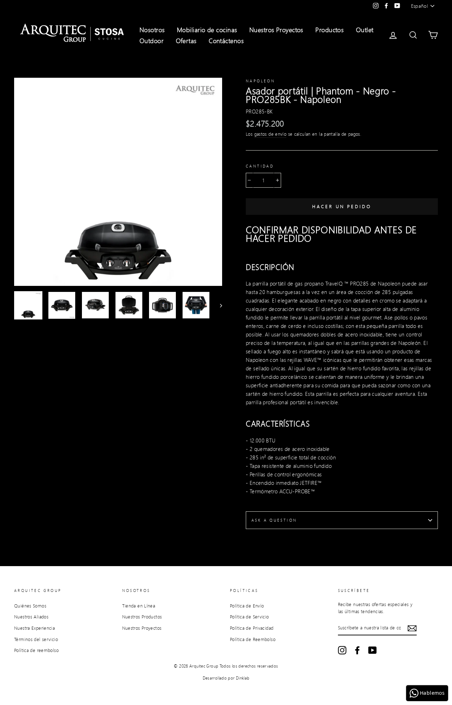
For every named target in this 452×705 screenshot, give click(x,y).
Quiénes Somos (30, 606)
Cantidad (260, 166)
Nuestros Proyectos (276, 29)
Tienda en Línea (138, 606)
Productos (329, 29)
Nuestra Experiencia (34, 628)
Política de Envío (247, 606)
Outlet (365, 29)
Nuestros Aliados (31, 616)
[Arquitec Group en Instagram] (342, 650)
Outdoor (151, 40)
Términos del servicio (36, 639)
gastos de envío (270, 134)
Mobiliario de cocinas (207, 29)
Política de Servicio (249, 616)
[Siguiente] (217, 305)
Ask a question (274, 520)
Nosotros (152, 29)
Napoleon (260, 81)
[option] (118, 182)
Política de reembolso (36, 650)
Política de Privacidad (251, 628)
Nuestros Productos (142, 616)
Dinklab (243, 678)
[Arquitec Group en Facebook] (357, 650)
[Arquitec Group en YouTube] (372, 650)
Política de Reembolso (252, 639)
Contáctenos (226, 40)
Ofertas (186, 40)
